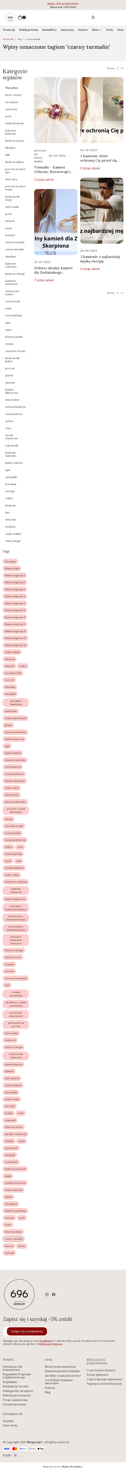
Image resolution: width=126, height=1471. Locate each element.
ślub (7, 154)
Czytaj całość (44, 179)
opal (7, 322)
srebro (9, 421)
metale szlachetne (11, 437)
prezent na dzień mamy (15, 188)
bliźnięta (10, 147)
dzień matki (12, 206)
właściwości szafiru (12, 293)
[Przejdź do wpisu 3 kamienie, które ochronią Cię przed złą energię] (102, 110)
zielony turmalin (14, 242)
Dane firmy (10, 1425)
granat (9, 375)
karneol (9, 220)
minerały (10, 519)
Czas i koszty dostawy (101, 1370)
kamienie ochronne (11, 265)
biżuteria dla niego (12, 198)
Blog (20, 39)
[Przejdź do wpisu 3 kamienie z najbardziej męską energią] (102, 211)
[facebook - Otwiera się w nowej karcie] (54, 1294)
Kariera (50, 1388)
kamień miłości (14, 462)
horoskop (10, 484)
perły (8, 116)
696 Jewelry (8, 39)
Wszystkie (11, 87)
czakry (9, 498)
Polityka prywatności (17, 1395)
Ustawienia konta (14, 1404)
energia (9, 491)
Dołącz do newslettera (27, 1331)
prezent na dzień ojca (15, 171)
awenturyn (11, 102)
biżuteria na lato (14, 140)
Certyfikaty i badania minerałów (59, 1381)
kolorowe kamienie (10, 132)
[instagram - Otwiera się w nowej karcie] (47, 1294)
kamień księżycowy (11, 391)
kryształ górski (13, 336)
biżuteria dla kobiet (12, 360)
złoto (8, 428)
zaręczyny (11, 109)
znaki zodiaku (13, 533)
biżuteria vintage (15, 273)
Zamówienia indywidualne (62, 1371)
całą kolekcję (72, 3)
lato (7, 512)
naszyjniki (11, 477)
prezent (10, 368)
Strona (110, 68)
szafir (8, 308)
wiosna (9, 343)
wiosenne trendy (15, 351)
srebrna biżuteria (15, 406)
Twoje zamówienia (15, 1400)
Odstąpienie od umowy (18, 1391)
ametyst (10, 382)
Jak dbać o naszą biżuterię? (63, 1375)
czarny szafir (12, 301)
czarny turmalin (14, 249)
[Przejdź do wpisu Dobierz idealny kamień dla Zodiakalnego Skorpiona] (55, 222)
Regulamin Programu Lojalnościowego (17, 1375)
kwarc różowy (13, 94)
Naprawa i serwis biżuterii (104, 1384)
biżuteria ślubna (14, 162)
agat (7, 469)
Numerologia (13, 540)
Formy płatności (97, 1374)
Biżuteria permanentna (60, 1366)
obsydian (10, 256)
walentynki (11, 445)
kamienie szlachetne (11, 282)
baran (8, 228)
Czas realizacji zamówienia (104, 1379)
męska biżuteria (14, 123)
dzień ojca (11, 179)
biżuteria (10, 505)
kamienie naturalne (11, 454)
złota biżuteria (13, 414)
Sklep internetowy (62, 1466)
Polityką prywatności (50, 1343)
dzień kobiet (12, 399)
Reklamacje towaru (15, 1386)
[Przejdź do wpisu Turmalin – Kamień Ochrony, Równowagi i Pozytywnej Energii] (55, 110)
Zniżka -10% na (56, 3)
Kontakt (8, 1421)
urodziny (10, 526)
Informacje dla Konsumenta (12, 1368)
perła (8, 213)
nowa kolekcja (13, 315)
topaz (8, 329)
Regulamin (45, 1340)
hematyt (10, 235)
